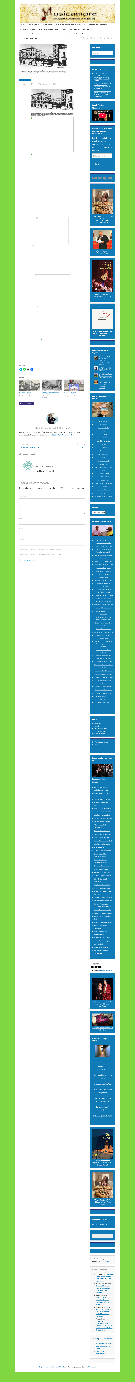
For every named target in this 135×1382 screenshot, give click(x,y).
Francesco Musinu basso (102, 937)
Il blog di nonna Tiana (103, 1339)
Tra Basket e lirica (103, 464)
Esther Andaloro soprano (103, 913)
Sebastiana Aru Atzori (103, 1343)
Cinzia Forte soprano (103, 568)
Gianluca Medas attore (102, 844)
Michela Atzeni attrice (102, 831)
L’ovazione (103, 451)
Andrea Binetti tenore (103, 608)
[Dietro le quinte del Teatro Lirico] (90, 37)
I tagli (104, 431)
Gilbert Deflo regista (101, 837)
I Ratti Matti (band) (101, 869)
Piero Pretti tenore (100, 847)
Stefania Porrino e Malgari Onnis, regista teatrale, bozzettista (103, 643)
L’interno (103, 434)
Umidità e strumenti (103, 441)
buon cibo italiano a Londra (103, 1203)
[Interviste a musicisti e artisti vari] (107, 37)
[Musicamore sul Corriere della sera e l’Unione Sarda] (97, 37)
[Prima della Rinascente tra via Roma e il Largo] (52, 385)
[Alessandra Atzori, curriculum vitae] (111, 37)
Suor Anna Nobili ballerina (103, 671)
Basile (106, 253)
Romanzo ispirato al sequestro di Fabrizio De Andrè (102, 296)
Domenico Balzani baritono (103, 564)
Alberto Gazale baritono (104, 662)
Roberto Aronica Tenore (103, 674)
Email (21, 529)
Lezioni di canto (48, 25)
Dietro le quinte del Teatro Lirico (68, 25)
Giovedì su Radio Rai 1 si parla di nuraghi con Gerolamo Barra (105, 376)
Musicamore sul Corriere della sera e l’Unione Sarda (39, 29)
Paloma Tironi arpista (102, 822)
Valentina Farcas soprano (103, 901)
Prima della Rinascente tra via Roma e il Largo (50, 393)
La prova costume (103, 477)
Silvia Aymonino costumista (103, 595)
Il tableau (103, 438)
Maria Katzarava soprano (103, 922)
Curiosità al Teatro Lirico (29, 38)
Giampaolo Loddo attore (103, 897)
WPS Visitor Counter (105, 970)
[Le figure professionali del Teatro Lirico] (100, 37)
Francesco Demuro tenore (100, 780)
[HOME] (80, 37)
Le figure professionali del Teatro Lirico (76, 29)
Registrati (97, 724)
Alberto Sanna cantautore (103, 834)
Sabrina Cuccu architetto (102, 812)
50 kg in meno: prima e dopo (29, 445)
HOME (22, 25)
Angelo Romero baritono (103, 799)
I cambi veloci (103, 444)
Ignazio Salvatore (103, 252)
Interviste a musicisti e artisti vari (60, 34)
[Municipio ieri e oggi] (29, 385)
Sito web (22, 539)
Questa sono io (33, 25)
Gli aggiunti (103, 458)
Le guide (103, 493)
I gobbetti (103, 424)
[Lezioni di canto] (87, 37)
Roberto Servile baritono (103, 818)
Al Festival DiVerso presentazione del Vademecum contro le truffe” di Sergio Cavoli (101, 76)
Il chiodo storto (103, 428)
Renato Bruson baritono (104, 546)
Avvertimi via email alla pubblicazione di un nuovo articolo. (42, 555)
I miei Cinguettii (99, 1224)
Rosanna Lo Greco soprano (103, 677)
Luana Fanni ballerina (103, 629)
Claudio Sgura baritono (103, 693)
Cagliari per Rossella (70, 392)
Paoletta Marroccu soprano (103, 632)
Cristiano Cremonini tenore (103, 605)
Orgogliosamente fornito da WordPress (53, 1367)
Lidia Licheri (98, 947)
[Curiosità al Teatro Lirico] (114, 37)
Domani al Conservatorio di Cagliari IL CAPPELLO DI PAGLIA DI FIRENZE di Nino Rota (104, 1325)
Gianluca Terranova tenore (103, 561)
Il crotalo (103, 448)
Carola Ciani (98, 944)
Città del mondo (27, 403)
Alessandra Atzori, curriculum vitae (89, 34)
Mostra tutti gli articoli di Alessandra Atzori (60, 435)
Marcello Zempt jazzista (102, 866)
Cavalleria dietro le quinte (103, 483)
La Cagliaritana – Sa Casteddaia (95, 25)
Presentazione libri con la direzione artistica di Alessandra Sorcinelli (102, 92)
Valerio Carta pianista (102, 872)
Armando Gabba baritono (103, 687)
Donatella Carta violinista (103, 690)
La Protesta (103, 487)
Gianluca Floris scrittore (102, 815)
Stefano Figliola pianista (102, 876)
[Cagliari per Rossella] (74, 385)
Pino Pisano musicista (102, 888)
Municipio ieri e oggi (25, 392)
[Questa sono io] (83, 37)
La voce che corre (103, 480)
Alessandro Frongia (101, 951)
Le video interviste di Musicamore (32, 34)
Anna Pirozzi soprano (103, 571)
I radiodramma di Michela (103, 841)
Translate (107, 1261)
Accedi (96, 726)
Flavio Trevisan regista (102, 941)
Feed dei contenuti (100, 729)
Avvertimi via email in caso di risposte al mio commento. (41, 550)
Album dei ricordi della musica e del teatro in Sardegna (102, 1004)
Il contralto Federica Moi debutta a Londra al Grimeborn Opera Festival (102, 85)
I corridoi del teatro (102, 1061)
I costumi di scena (103, 473)
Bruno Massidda (103, 702)
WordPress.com (90, 1367)
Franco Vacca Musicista (102, 910)
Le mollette (103, 421)
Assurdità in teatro (102, 1084)
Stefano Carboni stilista (102, 851)
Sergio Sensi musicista (102, 885)
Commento (23, 497)
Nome (21, 518)
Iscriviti (98, 164)
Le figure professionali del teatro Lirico (102, 1029)
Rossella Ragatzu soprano (103, 580)
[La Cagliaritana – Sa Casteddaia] (94, 37)
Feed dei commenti (101, 731)
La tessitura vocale (103, 454)
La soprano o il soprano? (103, 496)
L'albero (81, 445)
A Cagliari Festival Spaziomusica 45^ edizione (105, 369)
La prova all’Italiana (103, 490)
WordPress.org (99, 734)
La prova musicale (103, 461)
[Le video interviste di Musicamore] (104, 37)
